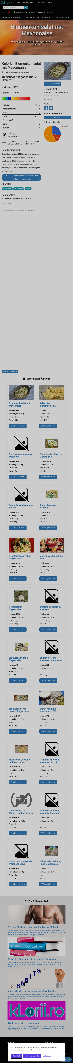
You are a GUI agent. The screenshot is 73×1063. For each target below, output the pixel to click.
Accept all (16, 1056)
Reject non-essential (32, 1056)
